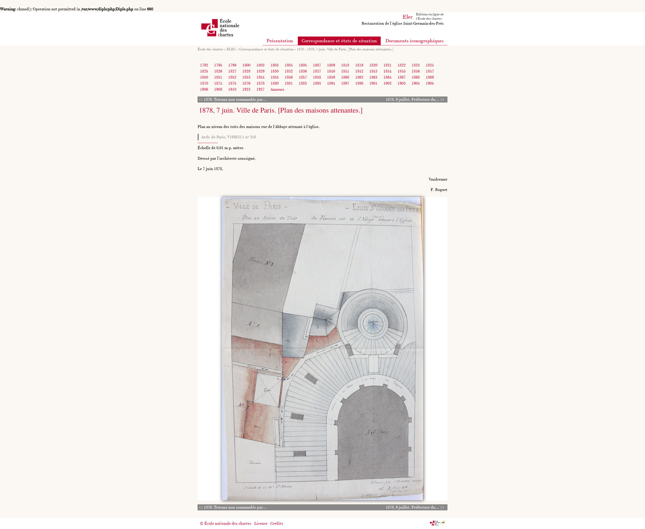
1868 (416, 77)
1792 (204, 65)
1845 (402, 71)
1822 (402, 65)
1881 (289, 83)
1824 (430, 65)
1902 (387, 83)
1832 (289, 71)
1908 (218, 89)
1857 (303, 77)
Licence (260, 523)
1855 (275, 77)
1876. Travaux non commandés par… (235, 99)
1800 (246, 65)
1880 (275, 83)
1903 (402, 83)
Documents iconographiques (414, 41)
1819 (359, 65)
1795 (218, 65)
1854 (260, 77)
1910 (232, 89)
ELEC (231, 49)
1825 (204, 71)
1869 (430, 77)
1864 (387, 77)
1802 (260, 65)
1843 (373, 71)
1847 (430, 71)
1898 (359, 83)
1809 (331, 65)
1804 (289, 65)
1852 (232, 77)
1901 (373, 83)
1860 (345, 77)
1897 (345, 83)
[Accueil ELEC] (407, 16)
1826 (218, 71)
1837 (317, 71)
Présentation (280, 41)
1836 (303, 71)
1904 (416, 83)
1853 (246, 77)
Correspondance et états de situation (339, 41)
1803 (275, 65)
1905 (430, 83)
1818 (345, 65)
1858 (317, 77)
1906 (204, 89)
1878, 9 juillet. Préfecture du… (412, 99)
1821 (387, 65)
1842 (359, 71)
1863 (373, 77)
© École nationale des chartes (225, 523)
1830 (275, 71)
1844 (387, 71)
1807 (317, 65)
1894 (331, 83)
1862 (359, 77)
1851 (218, 77)
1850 (204, 77)
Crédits (276, 523)
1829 (260, 71)
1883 (303, 83)
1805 (303, 65)
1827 (232, 71)
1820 (373, 65)
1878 (300, 49)
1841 (345, 71)
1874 (218, 83)
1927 (260, 89)
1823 (416, 65)
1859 (331, 77)
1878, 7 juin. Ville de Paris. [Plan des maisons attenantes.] (350, 49)
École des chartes (210, 49)
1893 (317, 83)
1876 (246, 83)
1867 (402, 77)
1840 (331, 71)
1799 (232, 65)
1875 (232, 83)
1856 (289, 77)
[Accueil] (220, 26)
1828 (246, 71)
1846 (416, 71)
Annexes (277, 89)
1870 (204, 83)
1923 (246, 89)
